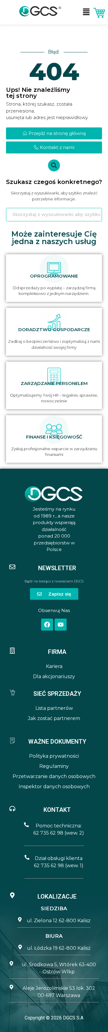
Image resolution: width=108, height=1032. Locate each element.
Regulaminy (54, 766)
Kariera (54, 666)
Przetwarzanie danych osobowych (54, 776)
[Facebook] (47, 625)
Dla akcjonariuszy (54, 676)
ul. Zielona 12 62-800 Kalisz (59, 920)
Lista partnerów (54, 708)
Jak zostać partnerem (54, 718)
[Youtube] (61, 625)
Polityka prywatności (54, 756)
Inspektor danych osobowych (54, 786)
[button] (86, 12)
